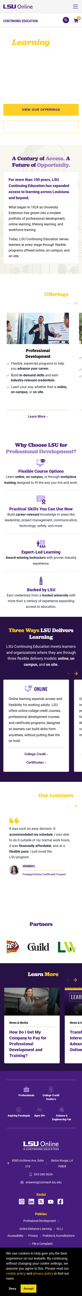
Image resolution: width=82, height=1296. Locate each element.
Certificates (36, 762)
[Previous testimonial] (68, 806)
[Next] (76, 673)
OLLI (60, 1229)
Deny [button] (12, 1288)
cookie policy (16, 1273)
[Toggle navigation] (77, 6)
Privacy (33, 1236)
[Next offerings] (75, 303)
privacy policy (43, 1273)
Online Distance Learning (35, 1229)
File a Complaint (42, 1244)
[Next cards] (75, 980)
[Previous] (69, 673)
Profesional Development (39, 1221)
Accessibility (15, 1236)
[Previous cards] (68, 980)
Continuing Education (20, 21)
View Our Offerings (41, 109)
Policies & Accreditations (59, 1236)
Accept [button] (29, 1288)
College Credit (36, 754)
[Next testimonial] (75, 806)
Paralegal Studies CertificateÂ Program (44, 874)
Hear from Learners (41, 126)
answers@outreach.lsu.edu (44, 1182)
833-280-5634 (43, 1174)
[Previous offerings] (68, 303)
